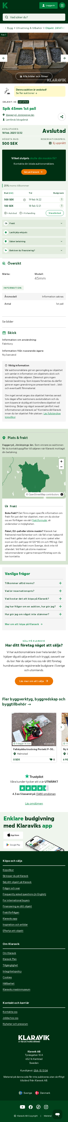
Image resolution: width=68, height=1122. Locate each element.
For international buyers (16, 900)
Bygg (10, 28)
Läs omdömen (34, 803)
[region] (34, 478)
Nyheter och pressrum (15, 1023)
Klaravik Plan (10, 959)
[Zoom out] (61, 466)
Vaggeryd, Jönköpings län (20, 114)
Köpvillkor (8, 869)
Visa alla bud (55, 213)
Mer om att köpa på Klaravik (22, 624)
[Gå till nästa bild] (61, 727)
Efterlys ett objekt (13, 930)
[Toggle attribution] (62, 494)
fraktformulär (39, 520)
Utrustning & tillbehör (29, 28)
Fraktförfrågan (11, 912)
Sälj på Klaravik (31, 172)
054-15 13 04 (41, 1070)
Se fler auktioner (25, 93)
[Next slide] (64, 58)
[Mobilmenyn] (62, 5)
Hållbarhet (9, 983)
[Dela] (61, 116)
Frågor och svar (11, 888)
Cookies (7, 977)
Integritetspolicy (12, 971)
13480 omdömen (46, 794)
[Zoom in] (61, 461)
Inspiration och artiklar (15, 924)
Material (48, 1116)
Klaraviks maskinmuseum (16, 989)
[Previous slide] (3, 58)
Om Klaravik (9, 953)
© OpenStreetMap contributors (42, 494)
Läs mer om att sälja (31, 681)
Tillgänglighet (10, 965)
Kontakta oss (10, 1011)
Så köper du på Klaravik (15, 875)
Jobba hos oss (10, 1017)
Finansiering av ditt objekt (17, 906)
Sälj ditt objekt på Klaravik (17, 882)
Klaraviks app (10, 918)
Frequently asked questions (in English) (24, 894)
